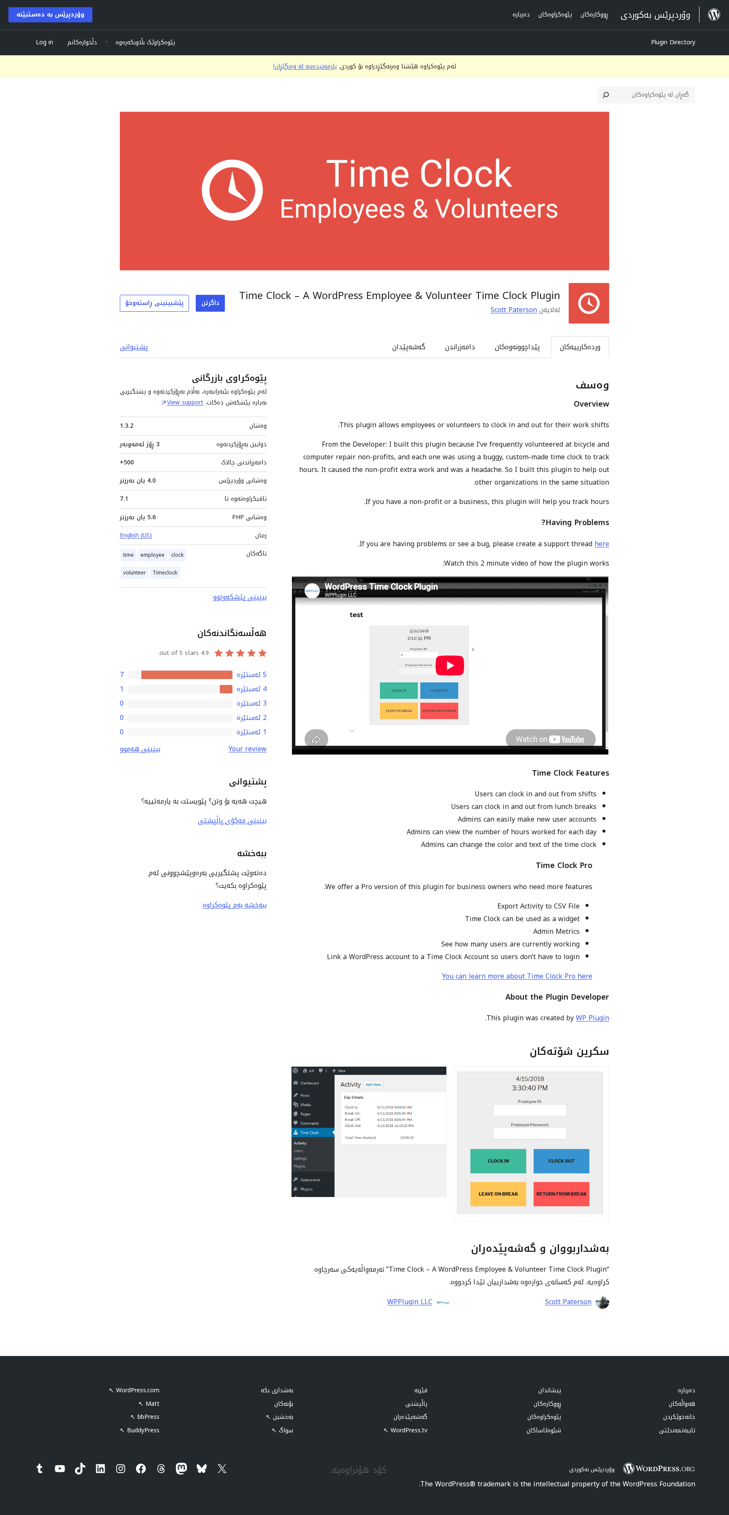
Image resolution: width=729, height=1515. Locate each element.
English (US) (136, 535)
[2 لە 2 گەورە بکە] (435, 1077)
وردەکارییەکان (580, 346)
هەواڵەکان (682, 1404)
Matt (148, 1404)
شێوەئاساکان (543, 1430)
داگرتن (210, 303)
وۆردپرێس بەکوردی (592, 1469)
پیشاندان (549, 1390)
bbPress (144, 1417)
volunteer (134, 572)
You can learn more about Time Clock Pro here (517, 976)
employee (152, 555)
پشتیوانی (134, 346)
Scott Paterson (514, 309)
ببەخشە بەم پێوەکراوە (234, 904)
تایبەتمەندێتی (677, 1430)
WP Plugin (592, 1017)
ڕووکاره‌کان (547, 1404)
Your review (248, 748)
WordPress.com (134, 1390)
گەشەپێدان (408, 346)
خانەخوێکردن (679, 1417)
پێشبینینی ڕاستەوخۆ (154, 303)
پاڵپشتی (416, 1404)
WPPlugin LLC (409, 1302)
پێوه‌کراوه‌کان (544, 1417)
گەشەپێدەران (410, 1417)
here (601, 543)
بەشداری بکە (277, 1390)
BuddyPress (139, 1430)
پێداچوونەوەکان (517, 346)
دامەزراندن (460, 346)
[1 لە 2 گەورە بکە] (598, 1077)
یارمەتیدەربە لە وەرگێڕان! (305, 66)
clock (177, 555)
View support (185, 402)
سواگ (282, 1430)
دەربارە (686, 1390)
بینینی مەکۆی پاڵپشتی (232, 820)
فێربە (420, 1390)
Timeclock (165, 572)
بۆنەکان (283, 1404)
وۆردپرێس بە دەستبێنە (50, 14)
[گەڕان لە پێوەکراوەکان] (605, 94)
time (128, 555)
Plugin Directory (673, 42)
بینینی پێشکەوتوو (240, 597)
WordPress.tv (405, 1430)
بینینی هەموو (140, 748)
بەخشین (279, 1417)
